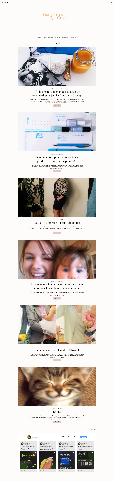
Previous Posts (92, 429)
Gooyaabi (82, 479)
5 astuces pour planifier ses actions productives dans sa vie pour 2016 (57, 159)
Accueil (38, 37)
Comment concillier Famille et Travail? (57, 350)
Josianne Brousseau (48, 37)
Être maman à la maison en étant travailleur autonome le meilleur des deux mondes (57, 286)
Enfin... (57, 412)
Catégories (73, 37)
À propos (57, 37)
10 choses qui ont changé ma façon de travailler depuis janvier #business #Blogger (57, 94)
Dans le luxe (65, 37)
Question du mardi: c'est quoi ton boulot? (57, 223)
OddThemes (69, 479)
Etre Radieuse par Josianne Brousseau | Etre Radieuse (43, 479)
